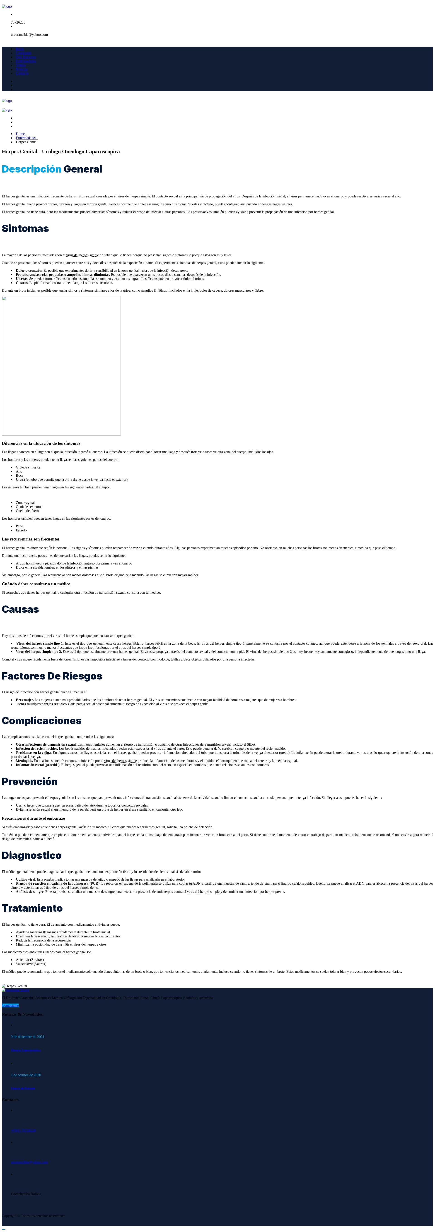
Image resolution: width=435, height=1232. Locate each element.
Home (21, 134)
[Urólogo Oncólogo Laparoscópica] (7, 6)
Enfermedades (26, 61)
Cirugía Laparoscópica (26, 1050)
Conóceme (23, 53)
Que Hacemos (26, 57)
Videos (21, 65)
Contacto (22, 73)
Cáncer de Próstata (23, 1088)
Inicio (20, 49)
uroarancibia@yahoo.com (29, 1162)
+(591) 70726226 (23, 1130)
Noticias (22, 69)
